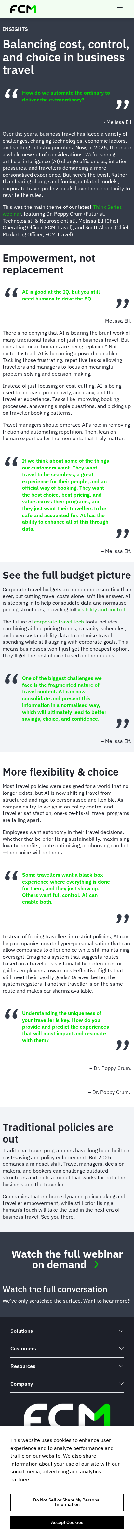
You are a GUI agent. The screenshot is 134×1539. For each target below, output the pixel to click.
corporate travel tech (59, 621)
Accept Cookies (67, 1522)
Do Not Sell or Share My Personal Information (67, 1502)
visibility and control (101, 609)
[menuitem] (67, 1331)
